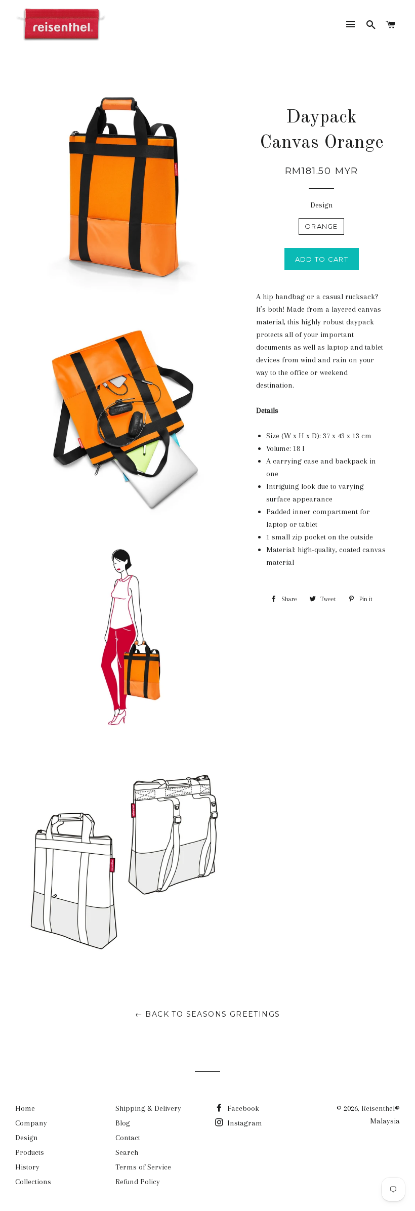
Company (31, 1123)
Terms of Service (143, 1167)
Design (321, 205)
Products (29, 1152)
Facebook (242, 1108)
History (27, 1167)
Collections (33, 1181)
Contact (127, 1137)
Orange (321, 226)
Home (25, 1108)
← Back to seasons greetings (207, 1014)
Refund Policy (137, 1181)
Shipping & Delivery (148, 1108)
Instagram (243, 1123)
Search (126, 1152)
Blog (122, 1123)
